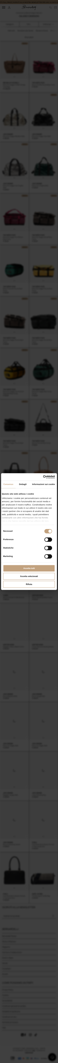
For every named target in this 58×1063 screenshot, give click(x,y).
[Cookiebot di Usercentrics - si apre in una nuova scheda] (43, 477)
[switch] (48, 539)
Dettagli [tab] (23, 484)
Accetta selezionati (29, 576)
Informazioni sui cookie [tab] (43, 484)
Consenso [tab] (8, 484)
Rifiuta (29, 584)
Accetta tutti (29, 568)
